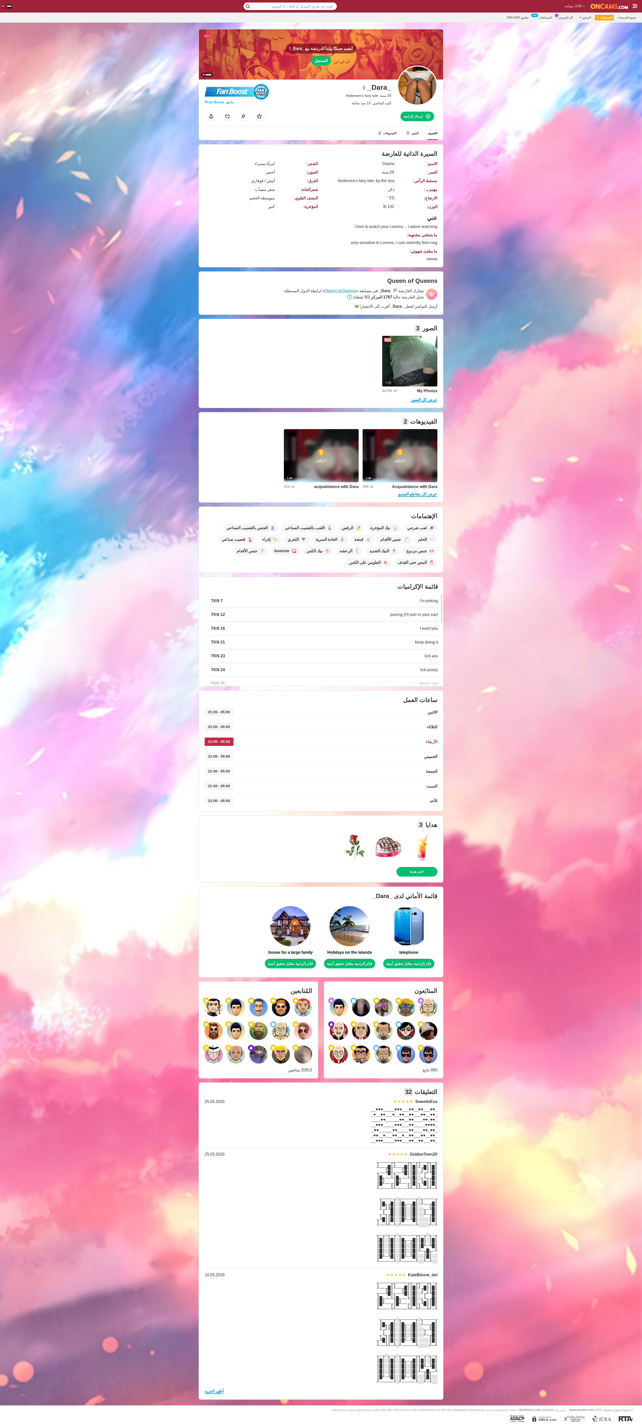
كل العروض (565, 17)
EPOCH (548, 1409)
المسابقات (545, 17)
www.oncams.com (581, 1409)
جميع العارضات (626, 17)
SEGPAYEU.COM (529, 1409)
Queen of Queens (340, 291)
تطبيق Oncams (518, 17)
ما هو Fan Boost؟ (219, 102)
